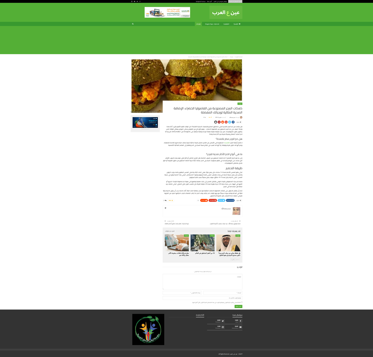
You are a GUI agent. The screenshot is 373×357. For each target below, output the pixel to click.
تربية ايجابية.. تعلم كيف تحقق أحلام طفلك (177, 223)
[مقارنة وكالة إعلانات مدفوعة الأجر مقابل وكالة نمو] (177, 242)
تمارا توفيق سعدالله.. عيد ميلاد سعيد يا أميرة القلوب (225, 223)
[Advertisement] (186, 40)
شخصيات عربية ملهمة (212, 23)
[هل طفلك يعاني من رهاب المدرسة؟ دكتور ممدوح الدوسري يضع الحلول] (228, 242)
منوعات (198, 23)
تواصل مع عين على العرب (220, 1)
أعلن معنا (209, 1)
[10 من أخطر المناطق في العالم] (203, 242)
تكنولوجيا (226, 23)
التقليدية (227, 142)
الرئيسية (236, 23)
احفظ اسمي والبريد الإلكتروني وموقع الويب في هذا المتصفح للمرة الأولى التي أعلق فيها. (216, 302)
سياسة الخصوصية (201, 1)
